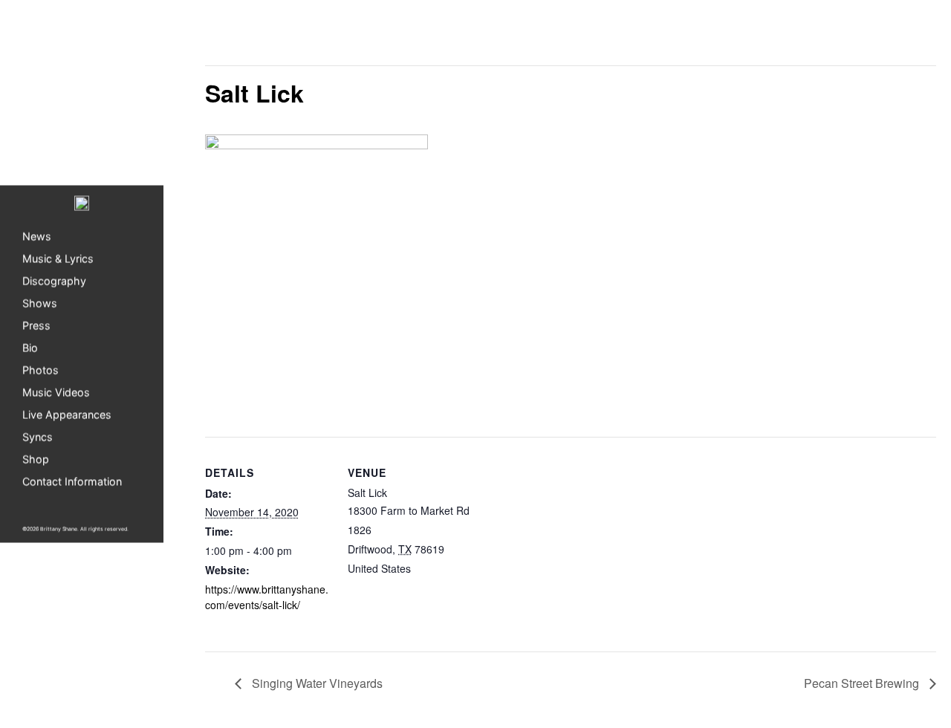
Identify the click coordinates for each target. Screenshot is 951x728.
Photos (40, 370)
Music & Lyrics (58, 259)
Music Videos (56, 392)
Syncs (37, 437)
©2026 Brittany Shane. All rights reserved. (75, 529)
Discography (54, 281)
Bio (30, 348)
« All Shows (238, 38)
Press (36, 325)
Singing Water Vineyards (316, 683)
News (36, 236)
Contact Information (72, 481)
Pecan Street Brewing (863, 683)
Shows (39, 303)
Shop (35, 459)
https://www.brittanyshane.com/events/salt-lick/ (266, 597)
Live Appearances (66, 415)
